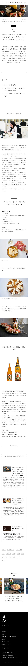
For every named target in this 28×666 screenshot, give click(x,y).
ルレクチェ (8, 553)
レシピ (13, 553)
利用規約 (4, 639)
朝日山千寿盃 (4, 557)
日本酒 (18, 553)
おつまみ (4, 549)
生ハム (20, 557)
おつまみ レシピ (10, 549)
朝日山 (22, 553)
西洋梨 (3, 560)
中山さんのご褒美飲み (10, 85)
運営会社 (4, 631)
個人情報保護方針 (6, 641)
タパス (3, 553)
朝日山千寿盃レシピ (13, 557)
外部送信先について (6, 644)
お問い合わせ (5, 634)
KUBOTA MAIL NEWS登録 (9, 636)
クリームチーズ (19, 549)
